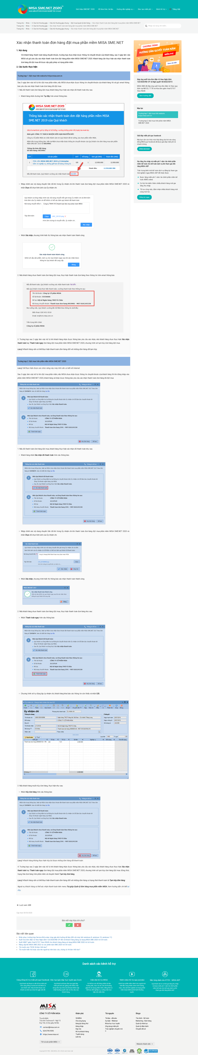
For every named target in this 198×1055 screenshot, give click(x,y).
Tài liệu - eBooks (111, 1018)
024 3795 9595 (48, 1031)
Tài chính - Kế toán (142, 1018)
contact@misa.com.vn (51, 1027)
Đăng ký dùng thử (82, 1023)
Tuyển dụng (80, 1034)
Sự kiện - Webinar (111, 1021)
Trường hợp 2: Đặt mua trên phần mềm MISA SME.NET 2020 (154, 122)
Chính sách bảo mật (67, 1051)
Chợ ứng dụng (81, 1021)
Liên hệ (78, 1037)
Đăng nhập (79, 1026)
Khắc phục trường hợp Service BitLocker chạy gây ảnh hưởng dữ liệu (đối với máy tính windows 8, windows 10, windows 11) (65, 937)
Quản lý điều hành (142, 1026)
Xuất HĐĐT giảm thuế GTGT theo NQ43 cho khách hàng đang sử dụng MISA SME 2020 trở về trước (56, 942)
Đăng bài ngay (144, 149)
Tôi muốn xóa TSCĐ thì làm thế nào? (33, 947)
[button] (69, 925)
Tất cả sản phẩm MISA (49, 1042)
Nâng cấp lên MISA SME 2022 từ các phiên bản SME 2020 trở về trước (45, 945)
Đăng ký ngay (144, 197)
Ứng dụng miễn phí (112, 1026)
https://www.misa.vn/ (51, 1034)
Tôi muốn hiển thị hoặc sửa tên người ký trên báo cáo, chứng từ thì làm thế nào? (49, 950)
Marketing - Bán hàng (143, 1021)
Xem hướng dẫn (145, 96)
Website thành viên (144, 1044)
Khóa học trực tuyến (112, 1023)
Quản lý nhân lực (142, 1023)
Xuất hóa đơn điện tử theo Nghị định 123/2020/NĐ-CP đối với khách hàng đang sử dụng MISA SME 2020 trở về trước (63, 940)
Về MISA (79, 1018)
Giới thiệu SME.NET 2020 (85, 9)
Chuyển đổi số (141, 1029)
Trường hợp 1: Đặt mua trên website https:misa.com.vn (151, 115)
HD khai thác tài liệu (105, 9)
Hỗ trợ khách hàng (82, 1031)
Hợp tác (78, 1029)
